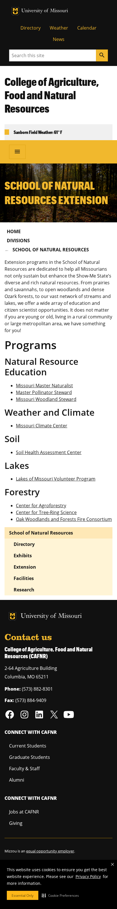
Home (14, 231)
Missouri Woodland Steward (46, 399)
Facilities (24, 578)
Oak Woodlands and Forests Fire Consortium (64, 519)
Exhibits (23, 555)
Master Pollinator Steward (44, 392)
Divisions (18, 240)
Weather (59, 28)
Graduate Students (29, 757)
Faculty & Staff (24, 768)
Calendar (87, 28)
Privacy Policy (88, 876)
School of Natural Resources (50, 250)
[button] (60, 895)
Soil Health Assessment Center (49, 452)
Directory (30, 28)
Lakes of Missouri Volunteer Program (55, 479)
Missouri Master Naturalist (44, 385)
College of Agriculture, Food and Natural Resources (52, 95)
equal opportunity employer (50, 851)
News (58, 39)
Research (24, 590)
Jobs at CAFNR (24, 812)
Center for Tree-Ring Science (46, 512)
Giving (15, 823)
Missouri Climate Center (41, 426)
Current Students (27, 746)
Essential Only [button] (23, 895)
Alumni (16, 780)
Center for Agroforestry (41, 505)
